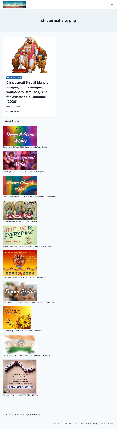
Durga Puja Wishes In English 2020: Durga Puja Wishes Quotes (26, 277)
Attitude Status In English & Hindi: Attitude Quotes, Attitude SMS (27, 246)
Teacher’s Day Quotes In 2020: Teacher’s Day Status (22, 331)
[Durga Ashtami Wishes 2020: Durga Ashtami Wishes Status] (58, 136)
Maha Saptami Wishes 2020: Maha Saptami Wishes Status (24, 172)
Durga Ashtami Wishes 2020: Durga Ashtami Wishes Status (25, 147)
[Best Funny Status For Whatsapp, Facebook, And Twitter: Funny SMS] (58, 291)
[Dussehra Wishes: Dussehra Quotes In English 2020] (58, 210)
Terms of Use (107, 423)
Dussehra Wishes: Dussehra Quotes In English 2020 (22, 221)
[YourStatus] (14, 4)
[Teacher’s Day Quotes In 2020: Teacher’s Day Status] (58, 317)
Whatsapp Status (14, 77)
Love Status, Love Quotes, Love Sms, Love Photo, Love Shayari (26, 355)
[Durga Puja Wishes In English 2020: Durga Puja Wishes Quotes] (58, 263)
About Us (54, 423)
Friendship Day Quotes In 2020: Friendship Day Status (23, 395)
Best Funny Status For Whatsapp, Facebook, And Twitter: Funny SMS (28, 302)
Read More (12, 111)
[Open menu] (112, 4)
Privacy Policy (92, 423)
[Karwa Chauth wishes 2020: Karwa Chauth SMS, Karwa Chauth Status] (58, 185)
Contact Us (66, 423)
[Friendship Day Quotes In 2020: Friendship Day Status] (58, 377)
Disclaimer (79, 423)
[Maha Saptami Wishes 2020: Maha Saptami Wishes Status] (58, 160)
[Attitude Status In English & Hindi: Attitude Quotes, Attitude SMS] (58, 235)
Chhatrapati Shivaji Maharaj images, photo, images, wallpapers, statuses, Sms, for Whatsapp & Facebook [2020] (27, 92)
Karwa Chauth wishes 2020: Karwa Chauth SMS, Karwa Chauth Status (29, 197)
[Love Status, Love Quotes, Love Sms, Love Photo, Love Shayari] (58, 344)
